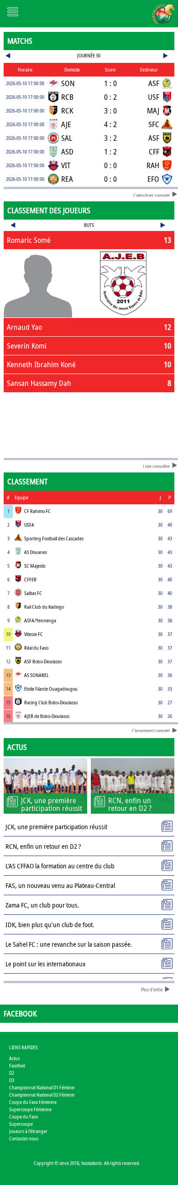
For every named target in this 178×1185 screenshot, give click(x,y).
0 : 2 (110, 97)
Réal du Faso (36, 647)
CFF (154, 151)
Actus (14, 1058)
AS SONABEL (36, 675)
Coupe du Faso (23, 1116)
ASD (67, 151)
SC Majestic (35, 565)
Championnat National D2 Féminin (42, 1094)
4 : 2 (110, 124)
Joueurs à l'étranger (28, 1131)
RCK (67, 110)
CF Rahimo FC (37, 511)
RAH (153, 165)
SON (68, 83)
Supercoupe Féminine (30, 1109)
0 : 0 (110, 165)
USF (153, 97)
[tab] (89, 240)
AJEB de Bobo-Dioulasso (46, 716)
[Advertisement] (89, 423)
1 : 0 (110, 83)
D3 (11, 1080)
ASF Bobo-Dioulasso (43, 661)
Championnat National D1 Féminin (42, 1087)
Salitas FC (33, 593)
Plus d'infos (151, 989)
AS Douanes (35, 552)
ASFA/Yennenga (40, 620)
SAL (66, 138)
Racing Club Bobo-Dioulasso (51, 702)
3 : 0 (110, 110)
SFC (153, 124)
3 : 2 (110, 138)
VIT (65, 165)
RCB (67, 97)
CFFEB (30, 579)
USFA (29, 524)
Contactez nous (23, 1138)
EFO (153, 179)
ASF (153, 83)
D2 (11, 1072)
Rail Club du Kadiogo (44, 606)
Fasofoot (17, 1065)
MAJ (153, 110)
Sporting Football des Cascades (54, 538)
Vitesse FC (33, 634)
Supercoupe (21, 1123)
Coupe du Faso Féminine (33, 1101)
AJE (66, 124)
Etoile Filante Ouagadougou (51, 688)
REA (67, 179)
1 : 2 (110, 151)
